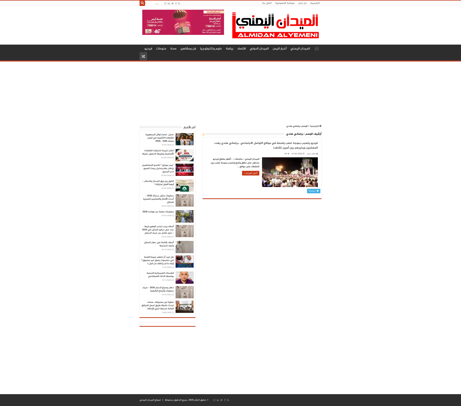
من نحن (302, 3)
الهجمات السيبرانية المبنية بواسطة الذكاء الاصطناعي (160, 274)
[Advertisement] (230, 91)
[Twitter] (172, 3)
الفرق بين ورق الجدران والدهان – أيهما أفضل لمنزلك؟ (158, 182)
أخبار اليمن (280, 48)
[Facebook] (176, 3)
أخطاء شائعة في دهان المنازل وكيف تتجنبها (159, 244)
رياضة (229, 48)
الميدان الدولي (259, 48)
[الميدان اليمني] (275, 27)
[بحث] (142, 3)
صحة (173, 48)
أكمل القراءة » (250, 173)
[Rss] (179, 3)
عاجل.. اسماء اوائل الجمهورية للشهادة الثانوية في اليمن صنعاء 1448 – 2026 (159, 138)
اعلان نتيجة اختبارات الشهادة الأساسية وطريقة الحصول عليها (158, 152)
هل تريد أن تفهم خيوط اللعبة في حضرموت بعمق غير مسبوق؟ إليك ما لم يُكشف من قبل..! (157, 260)
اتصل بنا (267, 3)
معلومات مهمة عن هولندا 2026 (158, 212)
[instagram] (165, 3)
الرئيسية (315, 3)
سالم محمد (311, 154)
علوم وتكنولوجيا (211, 48)
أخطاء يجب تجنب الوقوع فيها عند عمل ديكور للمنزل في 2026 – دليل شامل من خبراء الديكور (158, 230)
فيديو (148, 48)
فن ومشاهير (188, 48)
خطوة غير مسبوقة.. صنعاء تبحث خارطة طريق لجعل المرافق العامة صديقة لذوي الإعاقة (157, 305)
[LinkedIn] (168, 3)
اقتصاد (241, 48)
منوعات (161, 48)
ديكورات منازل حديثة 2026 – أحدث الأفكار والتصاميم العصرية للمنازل (158, 199)
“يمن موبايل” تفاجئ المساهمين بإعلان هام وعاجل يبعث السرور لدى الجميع (158, 168)
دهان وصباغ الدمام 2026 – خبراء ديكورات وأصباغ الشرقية (158, 289)
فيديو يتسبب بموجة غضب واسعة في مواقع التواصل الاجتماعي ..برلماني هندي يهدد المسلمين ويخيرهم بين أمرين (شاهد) (266, 145)
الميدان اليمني (300, 48)
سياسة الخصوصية (285, 3)
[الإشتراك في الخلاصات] (204, 135)
